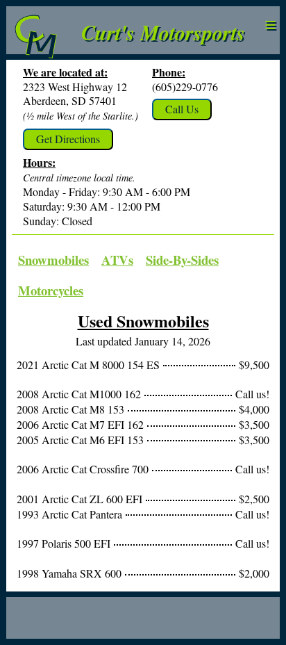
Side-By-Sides (182, 259)
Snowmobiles (53, 259)
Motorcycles (50, 290)
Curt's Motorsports (163, 32)
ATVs (117, 259)
